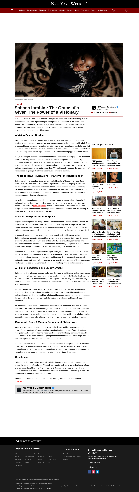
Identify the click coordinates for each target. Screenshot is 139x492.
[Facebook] (89, 471)
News (40, 459)
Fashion (28, 459)
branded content (43, 390)
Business (22, 10)
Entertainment (32, 10)
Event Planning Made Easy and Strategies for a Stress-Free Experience (113, 236)
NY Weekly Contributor (106, 107)
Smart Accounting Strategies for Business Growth (114, 281)
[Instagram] (93, 471)
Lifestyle (62, 10)
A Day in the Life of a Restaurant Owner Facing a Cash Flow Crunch (98, 236)
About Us (66, 454)
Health (77, 10)
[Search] (125, 10)
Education (42, 10)
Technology (85, 10)
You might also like (102, 144)
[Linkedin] (97, 471)
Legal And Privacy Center (71, 457)
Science (69, 10)
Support (65, 459)
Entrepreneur (52, 10)
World (93, 10)
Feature (27, 462)
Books (17, 457)
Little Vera (111, 185)
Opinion (41, 462)
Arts (16, 454)
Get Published (102, 10)
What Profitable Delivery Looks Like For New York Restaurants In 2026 (99, 283)
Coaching (18, 462)
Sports (50, 457)
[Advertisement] (69, 27)
